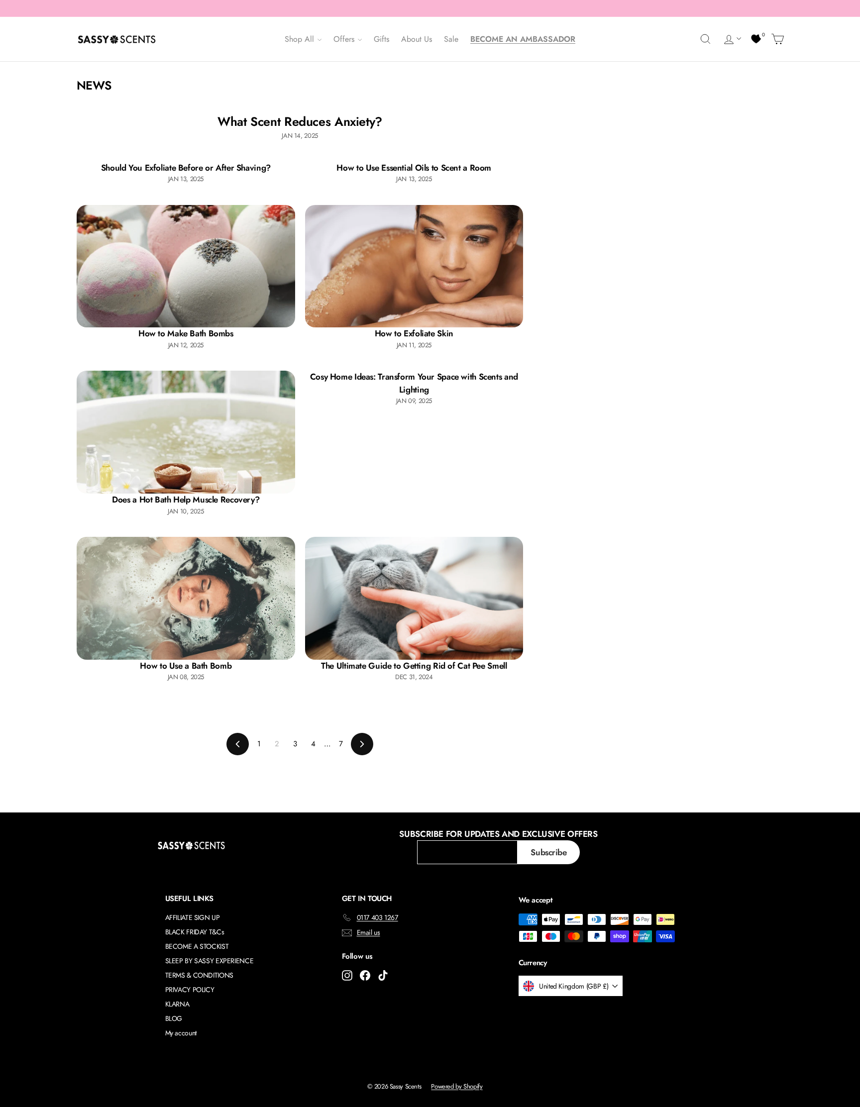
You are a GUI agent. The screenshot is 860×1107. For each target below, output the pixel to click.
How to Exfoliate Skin (414, 333)
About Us (416, 39)
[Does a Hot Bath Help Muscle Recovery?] (186, 432)
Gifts (381, 39)
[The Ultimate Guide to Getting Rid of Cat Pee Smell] (414, 598)
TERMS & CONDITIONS (199, 975)
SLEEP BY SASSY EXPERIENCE (209, 961)
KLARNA (177, 1004)
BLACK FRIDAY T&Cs (194, 932)
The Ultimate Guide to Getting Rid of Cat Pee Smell (414, 666)
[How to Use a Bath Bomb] (186, 598)
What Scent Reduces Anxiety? (299, 121)
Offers (345, 39)
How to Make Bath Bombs (185, 333)
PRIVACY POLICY (190, 990)
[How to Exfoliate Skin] (414, 266)
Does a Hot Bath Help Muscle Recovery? (185, 499)
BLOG (174, 1018)
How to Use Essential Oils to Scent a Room (413, 168)
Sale (451, 39)
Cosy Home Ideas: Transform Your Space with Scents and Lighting (414, 383)
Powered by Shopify (456, 1086)
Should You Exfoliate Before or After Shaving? (186, 168)
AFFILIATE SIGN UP (192, 917)
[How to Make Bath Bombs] (186, 266)
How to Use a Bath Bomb (185, 666)
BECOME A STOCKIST (197, 946)
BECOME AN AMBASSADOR (522, 39)
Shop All (301, 39)
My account (181, 1033)
